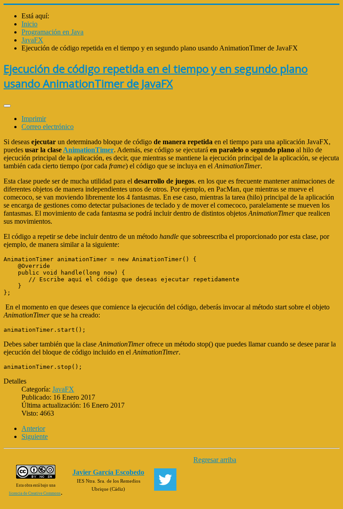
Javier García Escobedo (108, 472)
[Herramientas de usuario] (7, 105)
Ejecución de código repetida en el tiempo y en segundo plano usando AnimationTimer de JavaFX (156, 76)
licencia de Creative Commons (35, 493)
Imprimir (33, 118)
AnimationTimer (88, 150)
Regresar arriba (214, 459)
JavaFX (63, 389)
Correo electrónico (47, 126)
